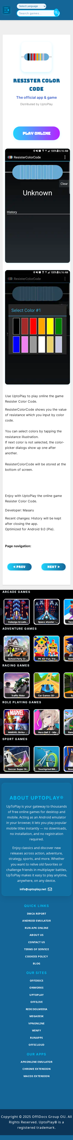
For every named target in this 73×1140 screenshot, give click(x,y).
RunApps (36, 1037)
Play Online (36, 133)
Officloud (36, 1044)
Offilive (36, 1002)
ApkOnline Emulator (36, 1062)
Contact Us (36, 942)
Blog (36, 963)
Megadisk (36, 1016)
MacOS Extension (37, 1076)
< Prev (19, 567)
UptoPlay (36, 995)
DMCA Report (36, 913)
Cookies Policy (36, 956)
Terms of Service (36, 949)
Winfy (36, 1030)
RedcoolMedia (36, 1009)
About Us (37, 935)
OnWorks (36, 987)
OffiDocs (36, 980)
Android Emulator (36, 920)
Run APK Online (36, 928)
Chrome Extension (36, 1069)
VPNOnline (36, 1023)
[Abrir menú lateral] (6, 10)
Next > (53, 567)
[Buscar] (56, 12)
